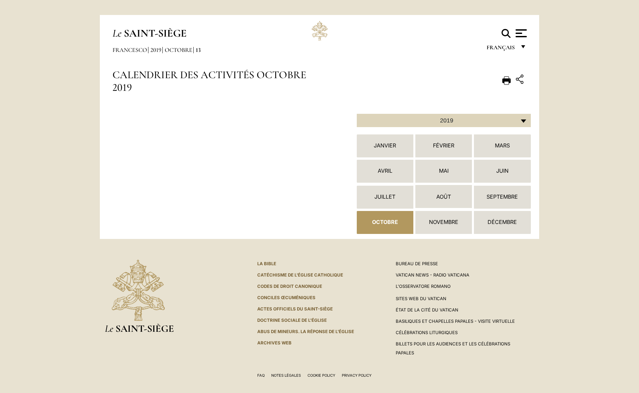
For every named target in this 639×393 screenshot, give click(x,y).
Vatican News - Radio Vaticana (432, 275)
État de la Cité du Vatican (427, 309)
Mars (502, 145)
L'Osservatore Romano (423, 286)
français (501, 49)
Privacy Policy (356, 375)
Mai (444, 170)
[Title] (520, 80)
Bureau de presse (417, 263)
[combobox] (444, 120)
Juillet (384, 196)
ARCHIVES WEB (274, 342)
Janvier (385, 145)
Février (443, 145)
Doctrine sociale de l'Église (292, 320)
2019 (155, 50)
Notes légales (286, 375)
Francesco (129, 50)
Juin (502, 170)
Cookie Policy (321, 375)
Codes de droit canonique (289, 286)
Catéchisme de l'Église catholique (300, 275)
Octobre (178, 50)
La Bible (266, 263)
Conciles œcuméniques (286, 297)
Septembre (502, 196)
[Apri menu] (520, 33)
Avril (385, 170)
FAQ (261, 375)
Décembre (502, 222)
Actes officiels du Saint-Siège (295, 308)
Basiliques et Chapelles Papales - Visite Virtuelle (455, 321)
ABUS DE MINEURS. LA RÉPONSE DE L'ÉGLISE (305, 331)
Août (443, 196)
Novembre (443, 222)
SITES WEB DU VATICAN (421, 298)
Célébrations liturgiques (427, 332)
